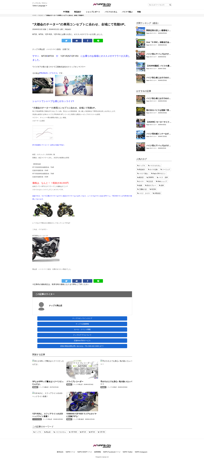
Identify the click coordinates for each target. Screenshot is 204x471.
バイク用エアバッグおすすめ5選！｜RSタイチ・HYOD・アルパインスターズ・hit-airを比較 (158, 54)
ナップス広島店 (112, 387)
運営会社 (60, 452)
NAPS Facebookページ (111, 452)
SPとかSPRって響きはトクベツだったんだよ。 (48, 383)
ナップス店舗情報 (82, 324)
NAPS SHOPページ (84, 452)
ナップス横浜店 (44, 387)
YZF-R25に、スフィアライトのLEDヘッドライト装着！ (47, 415)
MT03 (51, 56)
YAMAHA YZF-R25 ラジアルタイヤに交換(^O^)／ (81, 415)
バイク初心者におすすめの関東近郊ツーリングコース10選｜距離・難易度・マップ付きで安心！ (158, 78)
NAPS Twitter (128, 452)
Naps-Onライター (151, 33)
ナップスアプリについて (82, 335)
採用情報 (97, 452)
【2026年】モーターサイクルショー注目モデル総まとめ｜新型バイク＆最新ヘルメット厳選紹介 (158, 122)
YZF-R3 (74, 56)
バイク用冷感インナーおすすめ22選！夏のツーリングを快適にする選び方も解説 (158, 134)
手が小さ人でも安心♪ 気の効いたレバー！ (116, 383)
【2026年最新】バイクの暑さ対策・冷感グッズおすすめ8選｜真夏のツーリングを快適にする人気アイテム (158, 66)
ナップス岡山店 (38, 49)
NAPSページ (70, 452)
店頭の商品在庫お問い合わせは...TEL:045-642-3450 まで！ (82, 346)
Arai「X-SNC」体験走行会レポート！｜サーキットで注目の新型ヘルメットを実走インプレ (158, 42)
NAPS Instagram (141, 452)
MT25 (44, 56)
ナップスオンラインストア (82, 318)
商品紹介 (35, 387)
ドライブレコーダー (74, 382)
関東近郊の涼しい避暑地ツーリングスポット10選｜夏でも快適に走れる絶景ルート (158, 30)
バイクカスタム (37, 419)
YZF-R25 (65, 56)
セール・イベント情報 (82, 329)
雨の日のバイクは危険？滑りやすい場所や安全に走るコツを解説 (158, 110)
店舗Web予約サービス (82, 340)
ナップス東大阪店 (78, 419)
